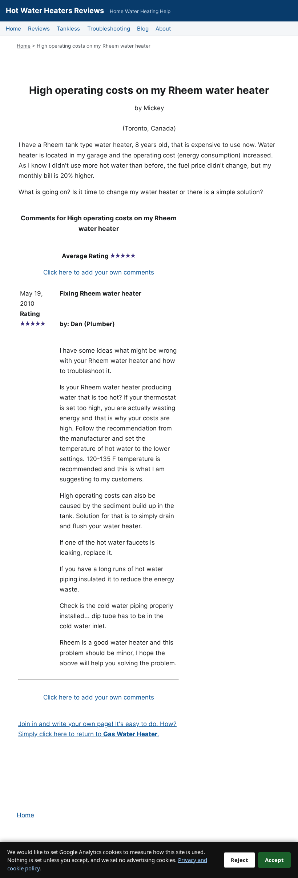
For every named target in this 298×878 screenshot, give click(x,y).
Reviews (39, 28)
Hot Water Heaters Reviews (55, 10)
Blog (143, 28)
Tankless (68, 28)
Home (13, 28)
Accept (274, 859)
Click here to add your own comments (98, 272)
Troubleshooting (108, 28)
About (163, 28)
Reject (239, 859)
